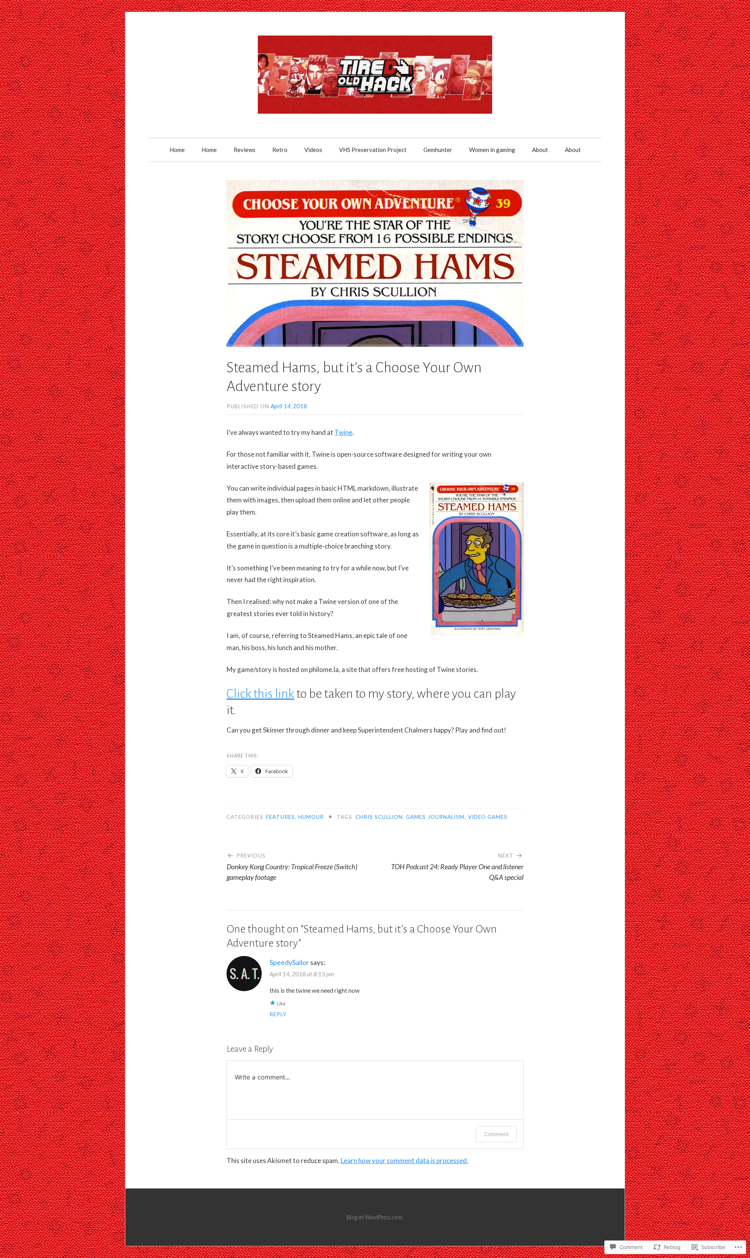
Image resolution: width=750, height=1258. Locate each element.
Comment (496, 1134)
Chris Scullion (379, 817)
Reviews (244, 149)
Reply (278, 1014)
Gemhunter (437, 149)
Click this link (260, 693)
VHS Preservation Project (373, 149)
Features (280, 817)
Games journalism (435, 817)
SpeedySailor (289, 962)
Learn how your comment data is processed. (404, 1160)
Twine (343, 432)
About (540, 149)
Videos (313, 149)
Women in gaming (492, 149)
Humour (311, 817)
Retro (280, 149)
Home (177, 149)
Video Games (488, 817)
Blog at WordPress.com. (375, 1216)
